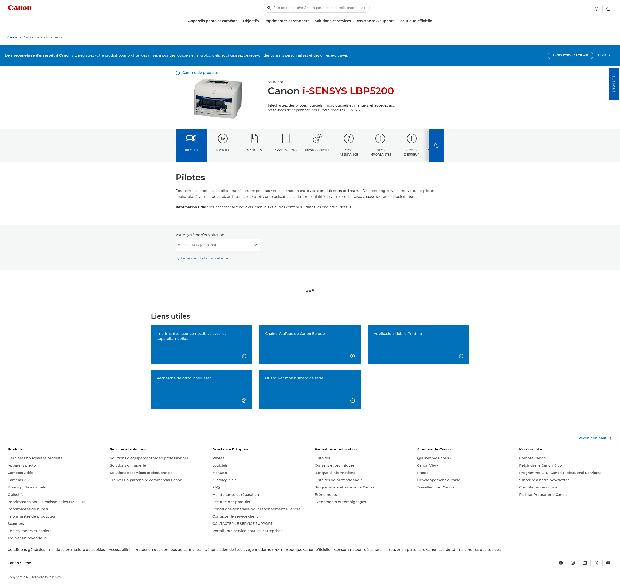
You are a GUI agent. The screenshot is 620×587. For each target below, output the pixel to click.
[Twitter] (596, 563)
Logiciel (223, 150)
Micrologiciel (317, 150)
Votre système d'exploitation (200, 235)
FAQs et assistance (349, 152)
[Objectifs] (261, 20)
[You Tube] (608, 563)
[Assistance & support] (396, 20)
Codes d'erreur (412, 152)
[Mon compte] (596, 9)
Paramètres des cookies (480, 550)
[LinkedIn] (585, 563)
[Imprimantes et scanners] (311, 20)
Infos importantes (380, 152)
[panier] (608, 9)
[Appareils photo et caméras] (239, 20)
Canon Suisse (20, 563)
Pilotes (191, 150)
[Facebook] (561, 563)
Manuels (254, 150)
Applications (285, 150)
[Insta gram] (573, 563)
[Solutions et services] (353, 20)
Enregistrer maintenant (570, 55)
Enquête (613, 83)
